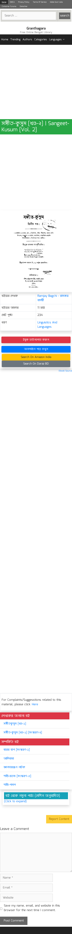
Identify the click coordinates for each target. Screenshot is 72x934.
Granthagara (36, 28)
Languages (55, 40)
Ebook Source (65, 371)
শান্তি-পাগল (9, 785)
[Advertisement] (36, 82)
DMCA (12, 2)
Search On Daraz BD (36, 364)
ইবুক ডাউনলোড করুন (36, 340)
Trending (15, 40)
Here (35, 704)
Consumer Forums (9, 6)
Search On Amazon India (36, 357)
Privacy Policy (23, 2)
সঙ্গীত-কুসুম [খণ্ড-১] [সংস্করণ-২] (22, 732)
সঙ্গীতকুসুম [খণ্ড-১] (14, 723)
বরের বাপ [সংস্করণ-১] (16, 749)
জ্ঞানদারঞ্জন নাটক (14, 767)
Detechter (23, 6)
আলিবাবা (8, 758)
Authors (27, 40)
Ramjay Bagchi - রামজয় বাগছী (53, 298)
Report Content (59, 819)
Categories (40, 40)
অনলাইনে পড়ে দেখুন (36, 349)
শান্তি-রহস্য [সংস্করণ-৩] (17, 776)
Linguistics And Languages (47, 324)
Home (4, 2)
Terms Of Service (39, 2)
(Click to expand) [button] (15, 801)
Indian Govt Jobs (56, 2)
